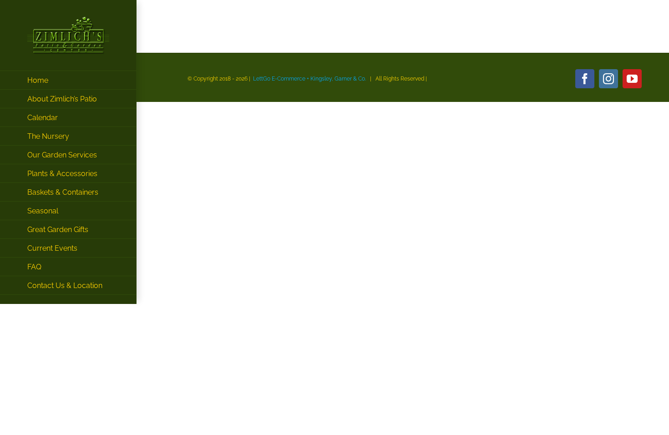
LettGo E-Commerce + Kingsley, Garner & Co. (309, 79)
